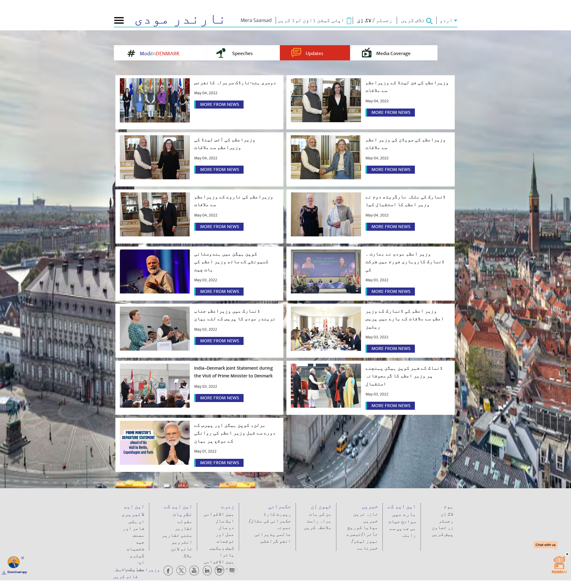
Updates (314, 53)
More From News (219, 104)
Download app (17, 572)
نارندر (180, 19)
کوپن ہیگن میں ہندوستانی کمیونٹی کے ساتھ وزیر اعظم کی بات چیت (231, 262)
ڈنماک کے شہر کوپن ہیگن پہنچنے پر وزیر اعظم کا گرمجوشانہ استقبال (404, 376)
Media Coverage (393, 53)
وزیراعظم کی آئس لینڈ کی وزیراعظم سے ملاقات (224, 143)
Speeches (242, 53)
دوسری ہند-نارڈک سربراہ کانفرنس (235, 83)
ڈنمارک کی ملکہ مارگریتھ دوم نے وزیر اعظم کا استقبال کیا (405, 200)
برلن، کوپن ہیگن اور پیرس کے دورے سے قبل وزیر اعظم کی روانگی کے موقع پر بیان (235, 433)
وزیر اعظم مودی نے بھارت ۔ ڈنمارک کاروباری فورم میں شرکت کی (405, 262)
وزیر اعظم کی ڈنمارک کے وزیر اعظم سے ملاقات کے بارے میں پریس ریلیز (404, 319)
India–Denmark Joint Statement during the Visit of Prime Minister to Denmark (233, 372)
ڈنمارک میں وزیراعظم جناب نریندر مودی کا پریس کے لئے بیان (235, 315)
